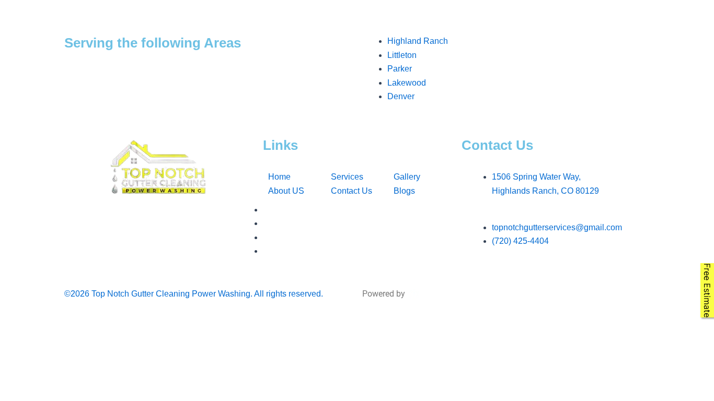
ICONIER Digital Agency (467, 221)
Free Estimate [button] (707, 290)
